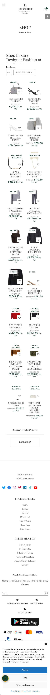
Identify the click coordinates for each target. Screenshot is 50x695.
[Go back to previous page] (5, 678)
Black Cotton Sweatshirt (15, 290)
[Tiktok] (30, 487)
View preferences (25, 685)
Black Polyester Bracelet (15, 174)
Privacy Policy (26, 691)
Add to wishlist (19, 91)
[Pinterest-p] (19, 487)
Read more (10, 67)
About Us (35, 691)
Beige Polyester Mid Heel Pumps (34, 291)
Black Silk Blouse (34, 326)
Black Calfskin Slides (16, 404)
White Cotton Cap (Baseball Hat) (34, 174)
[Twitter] (4, 487)
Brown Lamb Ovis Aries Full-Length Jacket (16, 365)
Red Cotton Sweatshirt (15, 326)
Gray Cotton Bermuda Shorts (34, 137)
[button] (45, 644)
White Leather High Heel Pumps (15, 137)
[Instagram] (14, 487)
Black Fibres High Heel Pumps (34, 101)
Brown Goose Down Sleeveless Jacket (15, 251)
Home (21, 32)
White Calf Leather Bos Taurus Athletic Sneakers (34, 408)
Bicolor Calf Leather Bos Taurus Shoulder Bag (34, 365)
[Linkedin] (25, 487)
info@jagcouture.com (25, 478)
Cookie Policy (15, 691)
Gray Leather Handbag (16, 100)
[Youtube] (35, 487)
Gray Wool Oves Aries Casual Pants (34, 210)
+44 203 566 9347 (25, 474)
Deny (25, 677)
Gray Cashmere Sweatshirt (16, 209)
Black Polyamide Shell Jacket (34, 249)
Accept (25, 669)
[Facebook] (9, 487)
